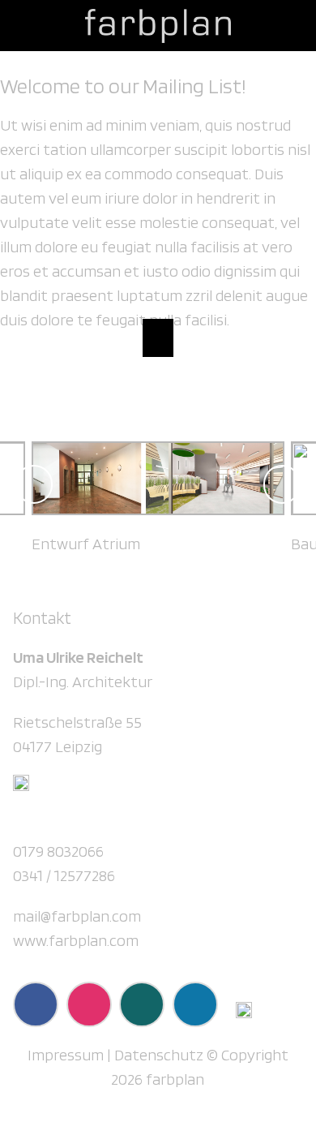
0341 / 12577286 (64, 875)
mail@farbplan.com (77, 916)
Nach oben (158, 338)
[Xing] (141, 1004)
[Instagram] (89, 1004)
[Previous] (34, 485)
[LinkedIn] (195, 1004)
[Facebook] (35, 1004)
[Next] (282, 485)
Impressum (66, 1054)
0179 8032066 (58, 851)
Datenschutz (158, 1054)
